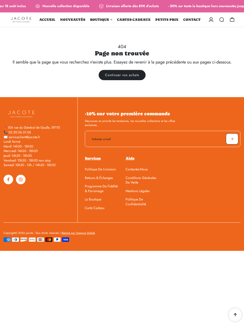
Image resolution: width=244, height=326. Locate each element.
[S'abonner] (232, 138)
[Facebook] (8, 179)
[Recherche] (221, 19)
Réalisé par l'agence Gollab (78, 233)
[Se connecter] (211, 19)
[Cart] (232, 19)
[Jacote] (21, 19)
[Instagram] (20, 179)
